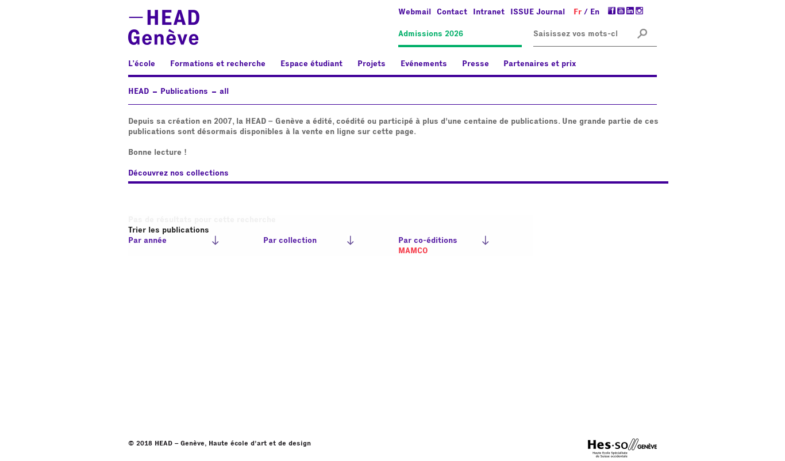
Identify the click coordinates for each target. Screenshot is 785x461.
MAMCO (413, 251)
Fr (578, 12)
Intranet (489, 12)
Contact (452, 12)
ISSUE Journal (537, 12)
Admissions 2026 (430, 34)
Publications (184, 91)
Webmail (414, 12)
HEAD (138, 91)
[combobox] (575, 34)
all (224, 91)
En (594, 12)
